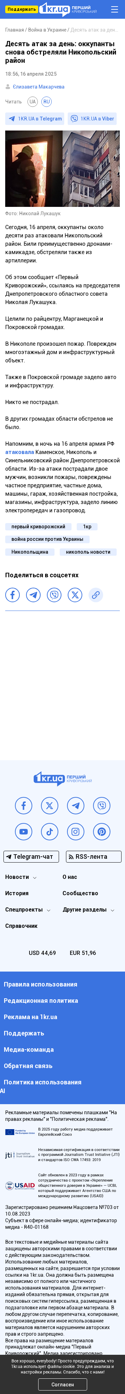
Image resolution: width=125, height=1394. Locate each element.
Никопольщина (29, 552)
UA (33, 101)
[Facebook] (12, 595)
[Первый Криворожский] (68, 9)
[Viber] (54, 595)
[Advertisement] (62, 680)
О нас (69, 877)
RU (46, 101)
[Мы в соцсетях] (23, 805)
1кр (87, 526)
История (16, 893)
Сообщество (80, 893)
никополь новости (88, 552)
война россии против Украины (47, 539)
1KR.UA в (40, 118)
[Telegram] (33, 595)
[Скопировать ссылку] (96, 595)
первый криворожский (38, 526)
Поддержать (22, 9)
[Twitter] (75, 595)
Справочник (21, 926)
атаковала (19, 452)
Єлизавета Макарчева (39, 87)
